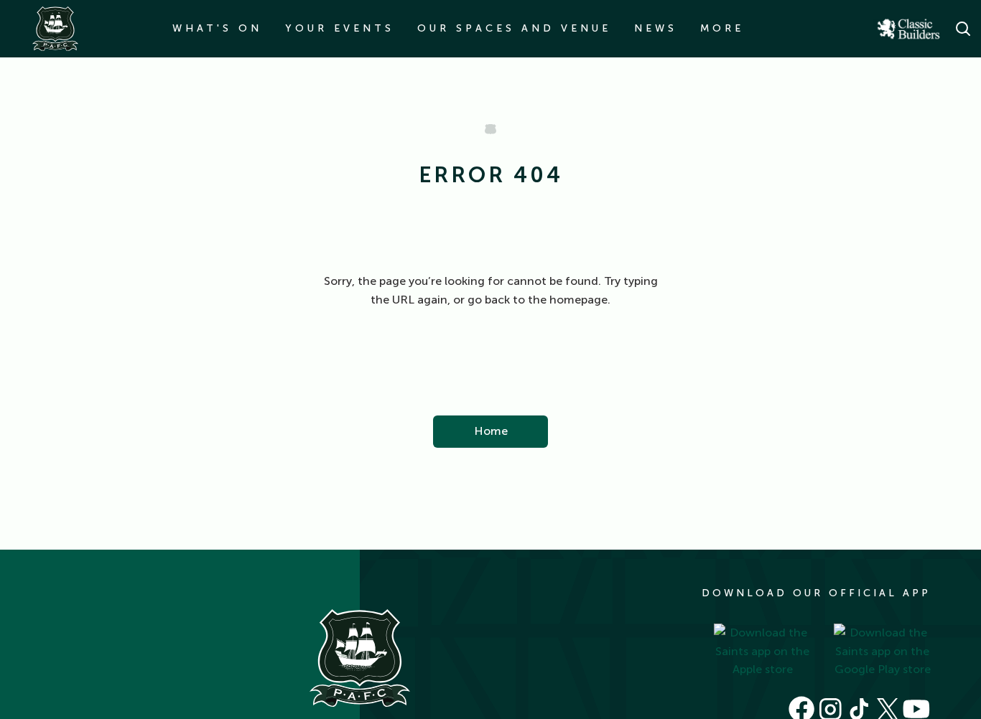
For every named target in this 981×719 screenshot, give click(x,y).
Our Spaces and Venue (514, 28)
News (655, 28)
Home (491, 431)
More (722, 28)
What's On (217, 28)
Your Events (339, 28)
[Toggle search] (962, 28)
